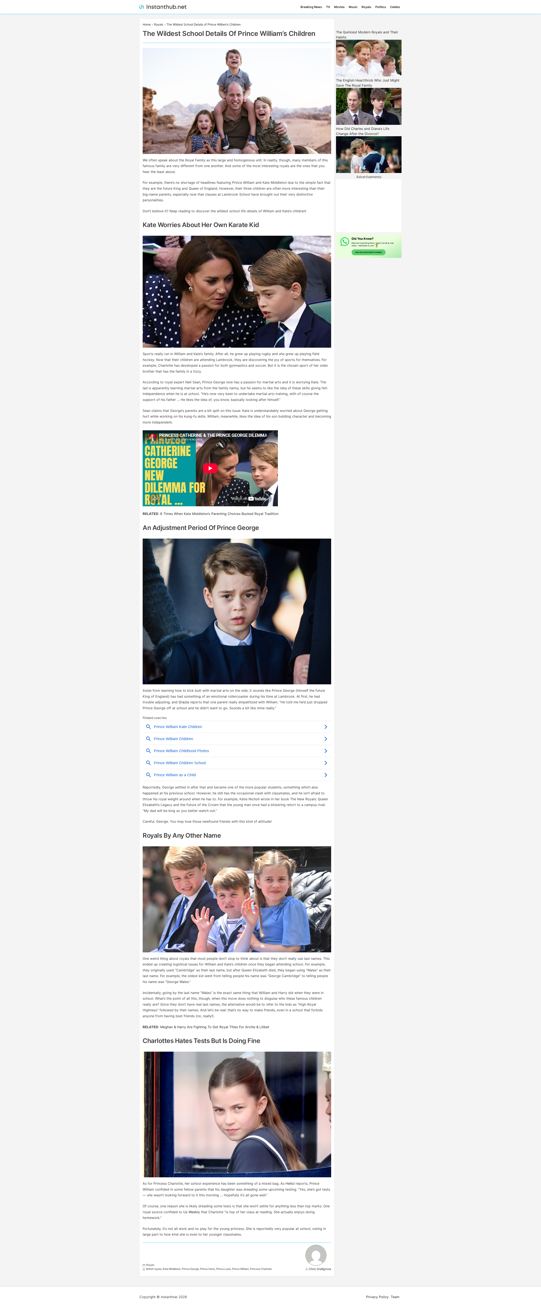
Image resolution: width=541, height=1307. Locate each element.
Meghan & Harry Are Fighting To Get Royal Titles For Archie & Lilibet (214, 1027)
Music (353, 7)
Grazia (184, 702)
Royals (366, 7)
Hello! (290, 1183)
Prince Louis (223, 1268)
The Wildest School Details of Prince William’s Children (204, 24)
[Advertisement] (369, 205)
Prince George (190, 1268)
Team (395, 1297)
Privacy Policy (377, 1297)
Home (147, 24)
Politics (380, 7)
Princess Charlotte (261, 1268)
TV (328, 7)
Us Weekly (191, 1212)
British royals (153, 1268)
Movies (339, 7)
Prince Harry (207, 1268)
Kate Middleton (172, 1268)
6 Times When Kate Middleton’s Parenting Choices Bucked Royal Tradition (219, 514)
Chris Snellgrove (320, 1269)
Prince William (240, 1268)
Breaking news (311, 7)
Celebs (395, 7)
